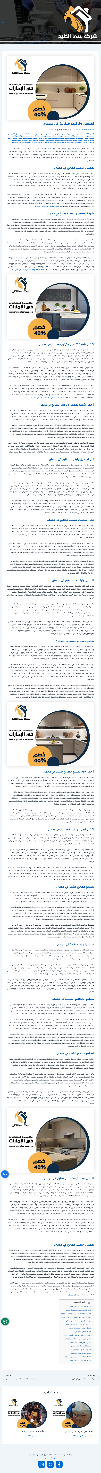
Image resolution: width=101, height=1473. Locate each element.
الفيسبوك (72, 1295)
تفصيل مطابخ (74, 149)
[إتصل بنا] (5, 1174)
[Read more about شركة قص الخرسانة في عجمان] (73, 1413)
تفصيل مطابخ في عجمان (66, 138)
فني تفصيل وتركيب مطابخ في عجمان (79, 1321)
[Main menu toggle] (2, 22)
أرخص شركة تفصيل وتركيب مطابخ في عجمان (76, 1317)
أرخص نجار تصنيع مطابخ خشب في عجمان (77, 1335)
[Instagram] (41, 1464)
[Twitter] (50, 1464)
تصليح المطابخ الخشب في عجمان (80, 1350)
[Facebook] (59, 1464)
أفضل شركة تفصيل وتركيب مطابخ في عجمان (76, 1314)
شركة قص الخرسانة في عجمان (79, 1432)
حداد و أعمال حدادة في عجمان (35, 1432)
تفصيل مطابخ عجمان (82, 138)
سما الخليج (48, 149)
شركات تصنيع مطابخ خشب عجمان (70, 140)
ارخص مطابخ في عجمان (49, 134)
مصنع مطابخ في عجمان (74, 142)
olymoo (32, 1455)
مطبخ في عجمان (31, 142)
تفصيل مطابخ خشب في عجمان (81, 1332)
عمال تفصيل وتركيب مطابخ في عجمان (78, 1325)
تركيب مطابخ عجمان (67, 136)
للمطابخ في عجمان (38, 140)
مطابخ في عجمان (43, 142)
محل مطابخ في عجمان (23, 140)
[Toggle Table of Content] (89, 1303)
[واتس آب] (5, 1321)
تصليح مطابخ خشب (37, 136)
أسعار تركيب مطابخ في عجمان (81, 1346)
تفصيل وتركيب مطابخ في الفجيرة (47, 206)
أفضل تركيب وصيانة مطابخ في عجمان (78, 1339)
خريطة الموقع (50, 1458)
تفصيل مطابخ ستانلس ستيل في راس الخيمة (27, 270)
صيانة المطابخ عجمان (51, 140)
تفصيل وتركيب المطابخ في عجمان (80, 1328)
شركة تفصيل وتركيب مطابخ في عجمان (78, 1310)
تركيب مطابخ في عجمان (52, 136)
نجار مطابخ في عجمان (19, 142)
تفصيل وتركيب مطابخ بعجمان (47, 138)
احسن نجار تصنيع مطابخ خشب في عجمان (70, 134)
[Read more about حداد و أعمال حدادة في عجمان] (28, 1413)
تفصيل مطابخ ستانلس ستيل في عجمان (77, 1357)
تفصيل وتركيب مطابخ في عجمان (80, 1307)
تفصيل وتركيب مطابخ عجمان (27, 138)
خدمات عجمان (89, 1436)
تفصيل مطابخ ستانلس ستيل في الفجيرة (46, 398)
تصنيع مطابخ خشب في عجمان (81, 1342)
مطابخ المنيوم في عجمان (58, 142)
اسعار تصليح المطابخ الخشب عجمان (28, 134)
